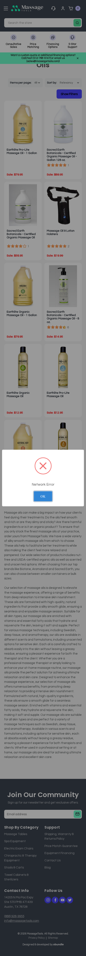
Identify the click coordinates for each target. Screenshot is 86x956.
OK (43, 496)
